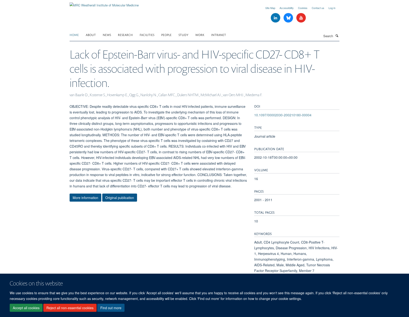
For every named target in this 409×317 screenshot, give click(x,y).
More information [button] (85, 197)
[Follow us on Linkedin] (276, 18)
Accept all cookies (26, 307)
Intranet (218, 34)
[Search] (336, 35)
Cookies (302, 8)
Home (74, 34)
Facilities (147, 34)
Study (183, 34)
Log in (332, 8)
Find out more (110, 307)
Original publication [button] (119, 197)
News (107, 34)
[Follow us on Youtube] (301, 18)
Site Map (270, 8)
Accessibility (287, 8)
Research (125, 34)
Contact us (318, 8)
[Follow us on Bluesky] (289, 18)
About (91, 34)
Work (199, 34)
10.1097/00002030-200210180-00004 (282, 115)
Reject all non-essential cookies (69, 307)
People (166, 34)
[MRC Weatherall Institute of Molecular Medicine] (104, 3)
